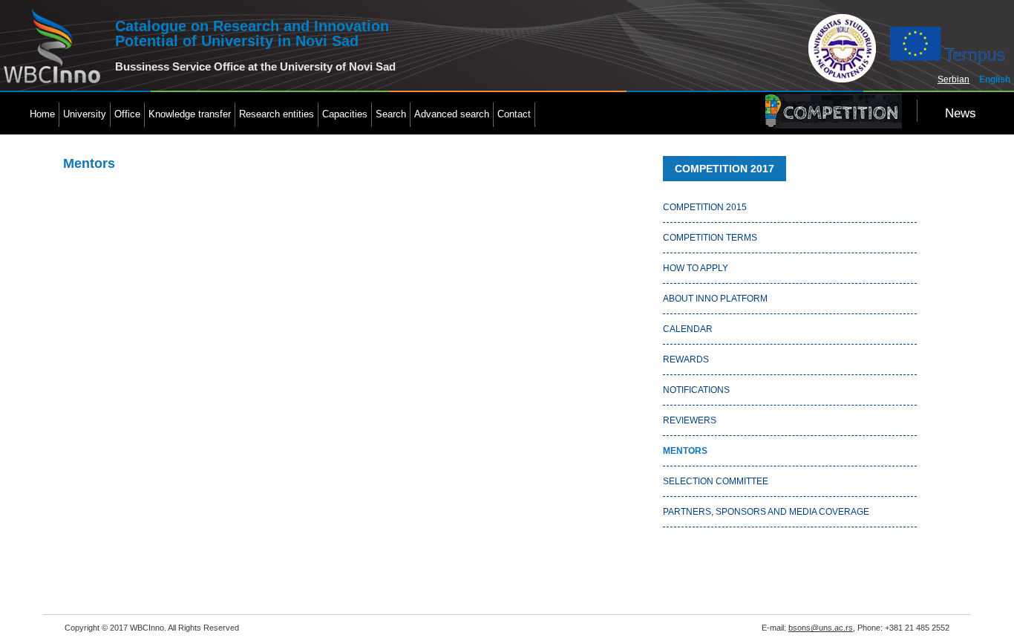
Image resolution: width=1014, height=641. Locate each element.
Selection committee (715, 481)
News (960, 113)
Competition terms (710, 237)
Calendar (688, 329)
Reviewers (689, 420)
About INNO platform (715, 298)
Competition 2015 (705, 207)
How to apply (695, 268)
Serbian (953, 79)
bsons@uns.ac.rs (820, 627)
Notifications (696, 390)
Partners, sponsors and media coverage (766, 512)
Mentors (685, 451)
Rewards (686, 359)
